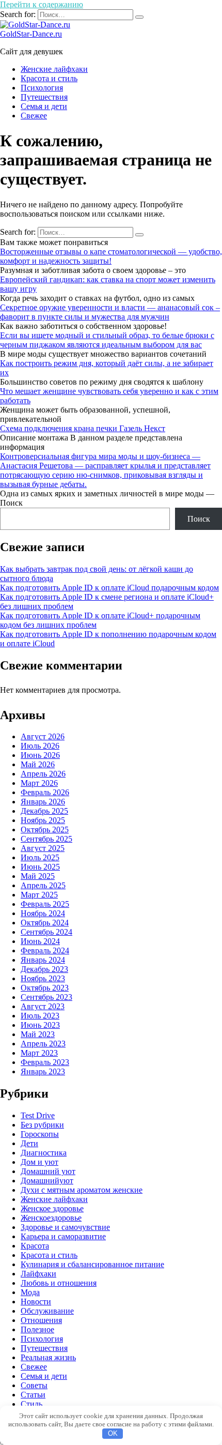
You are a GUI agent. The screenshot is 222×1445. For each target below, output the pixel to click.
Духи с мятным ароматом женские (81, 1189)
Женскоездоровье (51, 1217)
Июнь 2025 (40, 866)
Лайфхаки (38, 1273)
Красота (35, 1245)
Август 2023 (43, 1006)
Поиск (11, 502)
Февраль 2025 (45, 904)
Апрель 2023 (43, 1043)
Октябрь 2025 (45, 829)
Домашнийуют (47, 1180)
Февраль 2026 (45, 792)
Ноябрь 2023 (43, 978)
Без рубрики (42, 1124)
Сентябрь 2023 (46, 997)
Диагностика (44, 1152)
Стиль (31, 1404)
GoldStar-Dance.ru (31, 33)
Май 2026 (38, 764)
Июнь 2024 (40, 941)
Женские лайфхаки (54, 69)
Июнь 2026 (40, 755)
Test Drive (38, 1115)
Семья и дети (44, 106)
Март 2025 (39, 894)
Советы (34, 1385)
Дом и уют (39, 1162)
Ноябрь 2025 (43, 820)
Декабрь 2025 (44, 811)
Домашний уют (48, 1171)
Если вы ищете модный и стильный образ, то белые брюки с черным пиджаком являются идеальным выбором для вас (107, 340)
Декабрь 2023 (44, 969)
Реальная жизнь (48, 1357)
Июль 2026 (40, 745)
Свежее (34, 115)
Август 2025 (43, 848)
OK (113, 1433)
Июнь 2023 (40, 1025)
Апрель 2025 (43, 885)
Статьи (33, 1394)
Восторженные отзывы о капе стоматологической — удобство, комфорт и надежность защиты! (111, 256)
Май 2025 (38, 876)
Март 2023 (39, 1052)
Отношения (41, 1320)
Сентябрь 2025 (46, 838)
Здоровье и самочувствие (65, 1227)
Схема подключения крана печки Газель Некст (82, 428)
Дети (29, 1143)
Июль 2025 (40, 857)
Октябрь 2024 (45, 922)
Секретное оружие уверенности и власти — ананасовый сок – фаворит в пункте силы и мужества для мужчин (110, 312)
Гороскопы (40, 1134)
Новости (36, 1301)
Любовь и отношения (59, 1283)
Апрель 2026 (43, 773)
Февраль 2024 (45, 950)
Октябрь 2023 (45, 987)
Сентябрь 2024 (46, 931)
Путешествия (44, 97)
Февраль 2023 (45, 1062)
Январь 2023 (43, 1071)
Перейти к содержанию (41, 4)
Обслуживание (47, 1310)
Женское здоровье (52, 1208)
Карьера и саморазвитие (63, 1236)
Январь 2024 (43, 959)
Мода (30, 1292)
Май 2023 (38, 1034)
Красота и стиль (49, 78)
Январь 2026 (43, 801)
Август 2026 (43, 736)
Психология (42, 87)
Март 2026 (39, 783)
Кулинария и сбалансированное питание (92, 1264)
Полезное (37, 1329)
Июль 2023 (40, 1015)
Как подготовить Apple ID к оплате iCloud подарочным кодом (109, 587)
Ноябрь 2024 (43, 913)
